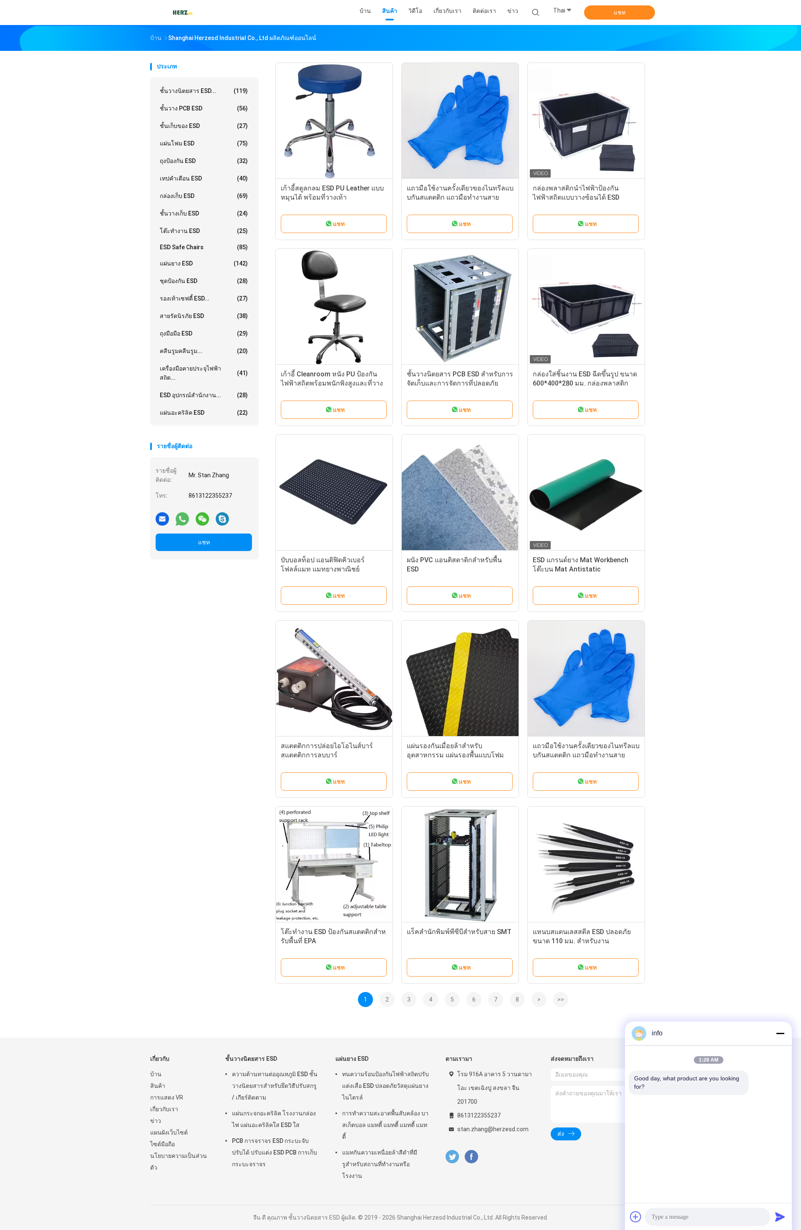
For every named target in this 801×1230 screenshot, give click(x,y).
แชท (619, 12)
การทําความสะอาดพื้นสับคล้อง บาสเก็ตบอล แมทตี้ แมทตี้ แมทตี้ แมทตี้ (385, 1125)
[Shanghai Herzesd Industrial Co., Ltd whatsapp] (182, 518)
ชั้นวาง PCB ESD (204, 108)
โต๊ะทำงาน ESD (204, 231)
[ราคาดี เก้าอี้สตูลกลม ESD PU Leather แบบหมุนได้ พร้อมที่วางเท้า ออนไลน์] (334, 121)
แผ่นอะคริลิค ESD (204, 412)
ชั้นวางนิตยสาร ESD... (204, 91)
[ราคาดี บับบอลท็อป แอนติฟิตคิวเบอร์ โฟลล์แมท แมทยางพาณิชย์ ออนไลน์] (334, 493)
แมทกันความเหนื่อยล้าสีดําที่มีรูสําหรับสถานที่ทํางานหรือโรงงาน (379, 1164)
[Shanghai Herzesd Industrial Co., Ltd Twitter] (452, 1157)
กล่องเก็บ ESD (204, 196)
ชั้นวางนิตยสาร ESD (251, 1058)
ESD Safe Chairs (204, 247)
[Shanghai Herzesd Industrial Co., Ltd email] (162, 518)
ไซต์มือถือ (162, 1144)
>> (560, 999)
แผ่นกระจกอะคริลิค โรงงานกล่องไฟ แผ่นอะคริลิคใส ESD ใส (274, 1119)
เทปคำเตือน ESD (204, 178)
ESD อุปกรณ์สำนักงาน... (204, 395)
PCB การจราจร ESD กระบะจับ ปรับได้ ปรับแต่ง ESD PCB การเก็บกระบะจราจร (274, 1152)
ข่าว (155, 1120)
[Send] (780, 1216)
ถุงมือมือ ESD (204, 333)
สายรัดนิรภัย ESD (204, 316)
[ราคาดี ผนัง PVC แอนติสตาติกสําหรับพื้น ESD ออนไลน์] (460, 493)
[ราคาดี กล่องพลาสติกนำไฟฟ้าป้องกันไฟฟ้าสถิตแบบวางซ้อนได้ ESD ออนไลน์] (586, 121)
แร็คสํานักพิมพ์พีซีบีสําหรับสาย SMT (459, 932)
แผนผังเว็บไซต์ (169, 1132)
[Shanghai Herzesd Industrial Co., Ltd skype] (222, 518)
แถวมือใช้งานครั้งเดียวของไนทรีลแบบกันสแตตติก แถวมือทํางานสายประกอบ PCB (460, 197)
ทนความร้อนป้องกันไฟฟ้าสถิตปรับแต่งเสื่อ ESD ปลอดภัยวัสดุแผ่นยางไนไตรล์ (385, 1086)
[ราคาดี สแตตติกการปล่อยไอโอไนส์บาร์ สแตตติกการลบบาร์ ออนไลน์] (334, 679)
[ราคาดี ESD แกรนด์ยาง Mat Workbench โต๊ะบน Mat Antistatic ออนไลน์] (586, 493)
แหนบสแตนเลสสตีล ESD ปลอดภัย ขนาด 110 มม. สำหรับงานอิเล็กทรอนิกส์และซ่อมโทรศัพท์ (582, 941)
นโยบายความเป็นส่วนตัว (178, 1161)
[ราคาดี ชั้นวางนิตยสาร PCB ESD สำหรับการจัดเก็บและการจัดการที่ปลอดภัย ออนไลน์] (460, 307)
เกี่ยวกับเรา (164, 1109)
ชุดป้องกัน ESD (204, 281)
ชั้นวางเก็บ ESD (204, 213)
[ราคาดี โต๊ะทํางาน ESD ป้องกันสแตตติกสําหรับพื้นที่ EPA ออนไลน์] (334, 865)
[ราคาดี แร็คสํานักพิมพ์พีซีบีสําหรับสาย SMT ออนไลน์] (460, 865)
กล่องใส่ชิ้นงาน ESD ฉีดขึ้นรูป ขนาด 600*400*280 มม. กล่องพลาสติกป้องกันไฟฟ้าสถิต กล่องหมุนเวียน (585, 383)
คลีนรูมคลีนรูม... (204, 351)
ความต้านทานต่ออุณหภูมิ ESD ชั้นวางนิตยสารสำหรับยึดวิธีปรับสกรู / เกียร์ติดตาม (274, 1086)
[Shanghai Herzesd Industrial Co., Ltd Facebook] (471, 1157)
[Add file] (636, 1216)
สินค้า (157, 1085)
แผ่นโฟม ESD (204, 143)
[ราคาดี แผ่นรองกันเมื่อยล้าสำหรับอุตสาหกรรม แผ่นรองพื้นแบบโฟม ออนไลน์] (460, 679)
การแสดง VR (166, 1097)
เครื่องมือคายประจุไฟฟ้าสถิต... (204, 373)
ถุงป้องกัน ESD (204, 161)
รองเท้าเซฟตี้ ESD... (204, 298)
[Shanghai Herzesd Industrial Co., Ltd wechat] (202, 518)
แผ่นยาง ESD (204, 263)
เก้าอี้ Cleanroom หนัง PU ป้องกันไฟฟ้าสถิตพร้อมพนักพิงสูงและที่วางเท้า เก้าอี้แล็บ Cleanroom (332, 383)
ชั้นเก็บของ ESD (204, 126)
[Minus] (780, 1033)
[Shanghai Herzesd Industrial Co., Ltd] (182, 13)
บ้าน (155, 1074)
